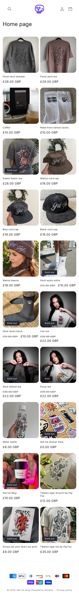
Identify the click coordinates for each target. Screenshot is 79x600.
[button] (10, 9)
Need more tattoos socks (54, 127)
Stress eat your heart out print (20, 546)
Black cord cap (48, 229)
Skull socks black (13, 331)
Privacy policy (64, 590)
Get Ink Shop (24, 590)
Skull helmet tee (12, 386)
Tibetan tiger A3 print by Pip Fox (56, 494)
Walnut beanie (11, 280)
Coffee (6, 127)
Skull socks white (50, 280)
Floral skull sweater (14, 76)
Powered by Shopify (42, 590)
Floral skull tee (48, 76)
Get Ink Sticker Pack (52, 442)
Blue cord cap (11, 229)
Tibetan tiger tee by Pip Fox (56, 546)
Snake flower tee (12, 178)
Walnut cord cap (49, 178)
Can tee (44, 331)
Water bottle (10, 442)
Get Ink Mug (10, 493)
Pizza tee (45, 386)
